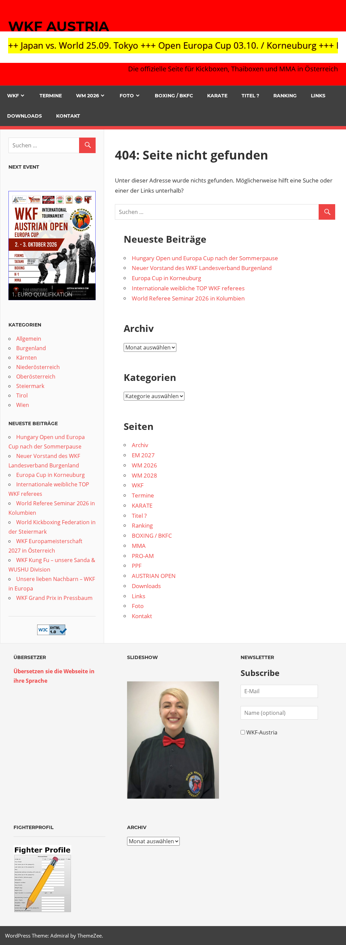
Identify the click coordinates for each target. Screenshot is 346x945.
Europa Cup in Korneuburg (166, 278)
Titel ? (250, 96)
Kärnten (26, 357)
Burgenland (31, 348)
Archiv (140, 445)
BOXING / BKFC (174, 96)
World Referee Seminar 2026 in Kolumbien (188, 298)
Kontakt (68, 116)
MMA (139, 546)
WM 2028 (144, 475)
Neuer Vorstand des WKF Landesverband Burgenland (202, 268)
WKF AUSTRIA (58, 26)
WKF (13, 96)
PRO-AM (143, 556)
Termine (51, 96)
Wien (22, 405)
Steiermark (30, 386)
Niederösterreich (38, 367)
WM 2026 (87, 96)
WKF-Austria (261, 732)
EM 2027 (143, 455)
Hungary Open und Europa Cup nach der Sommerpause (205, 258)
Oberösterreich (35, 376)
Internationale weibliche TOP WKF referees (188, 288)
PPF (137, 566)
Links (318, 96)
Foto (127, 96)
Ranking (285, 96)
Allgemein (28, 338)
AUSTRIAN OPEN (154, 576)
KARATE (217, 96)
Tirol (22, 395)
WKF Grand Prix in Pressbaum (54, 598)
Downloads (24, 116)
